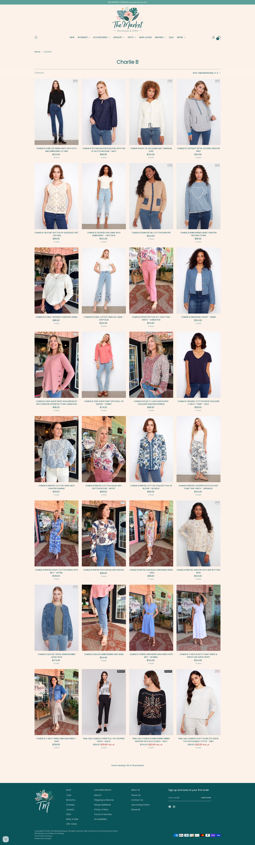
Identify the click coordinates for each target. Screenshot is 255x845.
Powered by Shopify (43, 838)
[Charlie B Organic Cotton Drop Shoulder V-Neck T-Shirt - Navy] (198, 365)
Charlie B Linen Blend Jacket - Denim (198, 317)
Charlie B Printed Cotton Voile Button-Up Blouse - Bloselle (151, 487)
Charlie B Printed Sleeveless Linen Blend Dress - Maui (151, 571)
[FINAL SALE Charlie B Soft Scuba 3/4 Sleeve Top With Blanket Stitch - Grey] (198, 702)
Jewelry (70, 809)
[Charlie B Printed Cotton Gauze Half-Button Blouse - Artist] (104, 449)
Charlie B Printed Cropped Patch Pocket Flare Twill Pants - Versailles (198, 487)
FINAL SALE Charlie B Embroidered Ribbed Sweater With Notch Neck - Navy (151, 740)
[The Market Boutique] (127, 19)
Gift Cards (71, 823)
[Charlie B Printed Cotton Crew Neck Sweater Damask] (56, 449)
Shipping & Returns (104, 799)
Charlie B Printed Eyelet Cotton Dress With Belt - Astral (56, 571)
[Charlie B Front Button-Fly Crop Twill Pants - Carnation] (151, 280)
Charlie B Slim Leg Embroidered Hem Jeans (104, 654)
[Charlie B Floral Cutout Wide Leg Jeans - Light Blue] (104, 280)
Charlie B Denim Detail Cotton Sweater (151, 232)
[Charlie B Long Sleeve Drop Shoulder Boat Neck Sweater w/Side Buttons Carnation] (56, 365)
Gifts (68, 814)
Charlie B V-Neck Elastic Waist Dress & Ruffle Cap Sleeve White (198, 655)
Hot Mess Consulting (55, 833)
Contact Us (137, 799)
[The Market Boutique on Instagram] (174, 807)
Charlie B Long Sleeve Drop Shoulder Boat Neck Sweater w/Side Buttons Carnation (56, 402)
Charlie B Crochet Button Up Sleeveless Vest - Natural (56, 234)
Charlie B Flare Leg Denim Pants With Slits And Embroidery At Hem (56, 150)
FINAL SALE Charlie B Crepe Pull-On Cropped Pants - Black (104, 740)
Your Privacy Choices (43, 836)
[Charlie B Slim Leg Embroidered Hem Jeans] (104, 618)
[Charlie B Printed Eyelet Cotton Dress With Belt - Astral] (56, 533)
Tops (68, 795)
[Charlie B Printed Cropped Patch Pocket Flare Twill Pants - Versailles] (198, 449)
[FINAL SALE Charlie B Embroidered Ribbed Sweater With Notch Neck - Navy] (151, 702)
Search (97, 795)
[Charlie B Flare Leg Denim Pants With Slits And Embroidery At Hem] (56, 112)
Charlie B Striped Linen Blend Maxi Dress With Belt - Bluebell (151, 655)
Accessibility (100, 819)
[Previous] (101, 2)
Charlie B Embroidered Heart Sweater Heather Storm (198, 234)
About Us (136, 795)
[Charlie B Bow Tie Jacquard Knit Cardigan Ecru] (151, 112)
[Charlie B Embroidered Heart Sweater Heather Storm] (198, 196)
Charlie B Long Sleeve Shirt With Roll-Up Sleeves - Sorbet (104, 402)
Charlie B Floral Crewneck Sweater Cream (56, 317)
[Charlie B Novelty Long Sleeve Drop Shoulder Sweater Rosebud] (151, 365)
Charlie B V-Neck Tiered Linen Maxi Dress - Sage (56, 740)
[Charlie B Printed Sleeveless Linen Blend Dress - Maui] (151, 533)
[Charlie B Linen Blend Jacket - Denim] (198, 280)
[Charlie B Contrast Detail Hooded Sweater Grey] (198, 112)
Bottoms (70, 799)
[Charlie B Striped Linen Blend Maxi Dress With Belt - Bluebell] (151, 618)
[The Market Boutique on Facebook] (170, 807)
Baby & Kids (72, 819)
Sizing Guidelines (102, 804)
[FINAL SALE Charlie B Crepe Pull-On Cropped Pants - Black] (104, 702)
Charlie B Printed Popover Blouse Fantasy (103, 570)
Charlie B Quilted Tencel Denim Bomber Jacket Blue (56, 655)
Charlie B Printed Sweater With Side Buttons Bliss (198, 571)
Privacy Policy (101, 809)
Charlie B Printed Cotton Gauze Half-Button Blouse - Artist (103, 487)
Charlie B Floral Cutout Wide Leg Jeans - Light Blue (104, 318)
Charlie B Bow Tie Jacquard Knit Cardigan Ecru (151, 150)
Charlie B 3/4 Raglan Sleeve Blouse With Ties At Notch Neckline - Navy (103, 150)
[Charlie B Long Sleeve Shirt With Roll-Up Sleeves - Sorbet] (104, 365)
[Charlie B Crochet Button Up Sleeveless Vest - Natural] (56, 196)
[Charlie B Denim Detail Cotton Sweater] (151, 196)
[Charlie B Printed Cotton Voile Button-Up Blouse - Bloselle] (151, 449)
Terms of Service (103, 814)
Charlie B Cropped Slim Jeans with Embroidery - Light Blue (103, 234)
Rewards (135, 809)
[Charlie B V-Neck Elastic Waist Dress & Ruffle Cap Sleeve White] (198, 618)
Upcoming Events (140, 804)
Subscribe (206, 798)
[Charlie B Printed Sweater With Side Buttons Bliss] (198, 533)
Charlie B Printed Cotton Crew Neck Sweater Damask (57, 487)
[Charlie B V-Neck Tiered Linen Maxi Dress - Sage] (56, 702)
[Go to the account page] (213, 37)
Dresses (70, 804)
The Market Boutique (58, 831)
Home (37, 51)
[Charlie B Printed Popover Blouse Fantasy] (104, 533)
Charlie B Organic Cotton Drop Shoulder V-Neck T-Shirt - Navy (198, 402)
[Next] (154, 2)
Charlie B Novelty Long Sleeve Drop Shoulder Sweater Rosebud (151, 402)
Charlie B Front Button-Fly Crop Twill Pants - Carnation (151, 318)
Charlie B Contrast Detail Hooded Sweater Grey (198, 150)
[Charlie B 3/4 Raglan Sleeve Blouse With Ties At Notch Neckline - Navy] (104, 112)
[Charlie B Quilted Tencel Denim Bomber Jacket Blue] (56, 618)
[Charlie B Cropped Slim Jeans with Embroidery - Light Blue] (104, 196)
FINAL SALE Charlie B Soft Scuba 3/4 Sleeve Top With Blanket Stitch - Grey (198, 740)
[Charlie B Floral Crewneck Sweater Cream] (56, 280)
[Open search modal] (36, 37)
